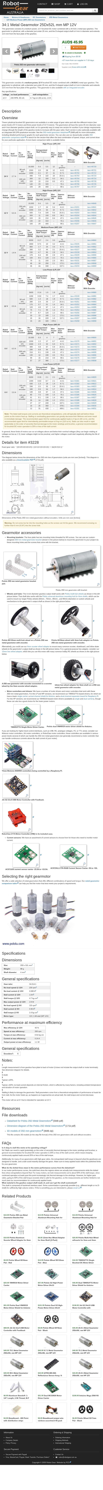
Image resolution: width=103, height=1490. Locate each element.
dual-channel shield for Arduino (42, 696)
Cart (70, 4)
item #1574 (74, 352)
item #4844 (91, 215)
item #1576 (74, 358)
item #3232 (74, 263)
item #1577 (74, 361)
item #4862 (91, 247)
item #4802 (91, 344)
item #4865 (91, 255)
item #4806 (91, 355)
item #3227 (74, 250)
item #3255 (74, 313)
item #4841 (91, 207)
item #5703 (74, 176)
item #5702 (74, 173)
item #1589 (74, 403)
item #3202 (74, 210)
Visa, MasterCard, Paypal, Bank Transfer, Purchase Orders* (27, 1457)
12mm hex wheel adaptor (12, 651)
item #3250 (74, 299)
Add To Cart (80, 48)
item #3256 (74, 315)
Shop (57, 4)
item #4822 (91, 384)
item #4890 (91, 321)
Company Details (12, 1440)
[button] (6, 58)
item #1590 (74, 406)
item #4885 (91, 307)
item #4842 (91, 210)
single (77, 699)
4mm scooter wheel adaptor (38, 646)
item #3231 (74, 261)
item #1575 (74, 355)
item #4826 (91, 395)
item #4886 (91, 310)
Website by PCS (63, 1462)
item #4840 (91, 203)
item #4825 (91, 392)
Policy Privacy (11, 1443)
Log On (83, 4)
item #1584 (74, 389)
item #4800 (91, 338)
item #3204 (74, 215)
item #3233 (74, 266)
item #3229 (74, 255)
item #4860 (91, 240)
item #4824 (91, 389)
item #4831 (91, 408)
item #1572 (74, 347)
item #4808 (91, 361)
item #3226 (74, 247)
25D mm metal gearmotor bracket (28, 540)
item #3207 (74, 224)
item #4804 (91, 350)
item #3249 (74, 296)
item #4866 (91, 258)
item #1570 (74, 341)
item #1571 (74, 344)
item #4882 (91, 299)
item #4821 (91, 381)
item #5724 (91, 179)
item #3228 (74, 252)
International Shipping (63, 1443)
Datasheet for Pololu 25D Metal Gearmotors (29, 1121)
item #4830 (91, 406)
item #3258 (74, 321)
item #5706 (74, 184)
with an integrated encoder (73, 88)
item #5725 (91, 181)
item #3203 (74, 213)
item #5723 (91, 176)
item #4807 (91, 358)
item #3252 (74, 304)
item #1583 (74, 386)
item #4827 (91, 397)
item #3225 (74, 244)
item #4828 (91, 400)
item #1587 (74, 397)
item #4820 (91, 377)
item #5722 (91, 173)
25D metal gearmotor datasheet (55, 132)
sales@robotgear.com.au (68, 1457)
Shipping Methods (61, 1440)
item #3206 (74, 221)
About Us (9, 1437)
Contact (42, 4)
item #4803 (91, 347)
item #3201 (74, 207)
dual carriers (89, 699)
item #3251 (74, 302)
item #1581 (74, 381)
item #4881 (91, 296)
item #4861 (91, 244)
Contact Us (59, 1454)
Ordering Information (62, 1437)
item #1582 (74, 384)
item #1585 (74, 392)
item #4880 (91, 292)
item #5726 (91, 184)
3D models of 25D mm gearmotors (24, 1131)
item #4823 (91, 386)
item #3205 (74, 218)
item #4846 (91, 221)
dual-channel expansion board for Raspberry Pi (79, 696)
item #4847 (91, 224)
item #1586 (74, 395)
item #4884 (91, 304)
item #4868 (91, 263)
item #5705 (74, 181)
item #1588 (74, 400)
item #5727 (91, 187)
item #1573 (74, 350)
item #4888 (91, 315)
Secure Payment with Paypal (16, 1454)
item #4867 (91, 261)
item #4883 (91, 302)
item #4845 (91, 218)
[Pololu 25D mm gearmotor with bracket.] (71, 566)
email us (76, 1188)
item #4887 (91, 313)
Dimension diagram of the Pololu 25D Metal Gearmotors (35, 1126)
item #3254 (74, 310)
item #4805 (91, 352)
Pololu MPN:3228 (78, 67)
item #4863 (91, 250)
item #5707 (74, 187)
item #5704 (74, 179)
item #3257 (74, 318)
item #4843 (91, 213)
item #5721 (91, 170)
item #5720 (91, 167)
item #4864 (91, 252)
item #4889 (91, 318)
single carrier (22, 696)
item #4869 (91, 266)
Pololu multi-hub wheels (74, 594)
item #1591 (74, 408)
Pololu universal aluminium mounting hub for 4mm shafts (65, 596)
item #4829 (91, 403)
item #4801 (91, 341)
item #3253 (74, 307)
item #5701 (74, 170)
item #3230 (74, 258)
